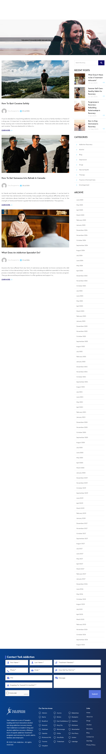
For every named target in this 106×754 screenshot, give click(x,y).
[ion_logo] (8, 5)
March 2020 (80, 468)
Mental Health (84, 170)
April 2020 (79, 463)
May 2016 (79, 594)
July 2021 (79, 392)
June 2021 (79, 397)
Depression (83, 160)
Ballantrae (75, 713)
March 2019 (80, 508)
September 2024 (82, 245)
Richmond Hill (46, 737)
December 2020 (81, 422)
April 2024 (79, 271)
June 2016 (79, 589)
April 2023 (79, 306)
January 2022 (80, 361)
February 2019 (81, 513)
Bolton (59, 717)
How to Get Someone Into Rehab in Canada (23, 178)
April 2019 (79, 503)
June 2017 (79, 554)
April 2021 (79, 407)
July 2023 (79, 291)
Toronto (44, 742)
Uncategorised (84, 185)
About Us (56, 5)
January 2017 (80, 579)
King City (60, 725)
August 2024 (80, 250)
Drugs (81, 165)
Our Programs (67, 5)
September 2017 (82, 538)
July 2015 (79, 609)
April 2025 (79, 210)
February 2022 (81, 356)
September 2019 (82, 493)
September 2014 (82, 639)
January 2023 (80, 321)
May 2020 (79, 458)
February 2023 (81, 316)
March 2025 (80, 215)
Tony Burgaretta (13, 111)
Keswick (44, 725)
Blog (80, 154)
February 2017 (81, 574)
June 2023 (79, 296)
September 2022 (82, 341)
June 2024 (79, 260)
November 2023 (81, 281)
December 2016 (81, 584)
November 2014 (81, 629)
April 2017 (79, 564)
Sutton (74, 737)
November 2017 (81, 528)
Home (48, 5)
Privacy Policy (90, 745)
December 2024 (81, 230)
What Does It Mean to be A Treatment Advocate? (95, 78)
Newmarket (75, 729)
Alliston (44, 713)
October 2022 (81, 336)
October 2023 (81, 286)
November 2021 (81, 372)
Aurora (59, 713)
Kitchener (75, 725)
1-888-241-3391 (93, 5)
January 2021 (80, 417)
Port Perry (75, 733)
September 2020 (82, 437)
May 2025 (79, 205)
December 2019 (81, 478)
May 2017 (79, 559)
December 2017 (81, 523)
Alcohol (81, 149)
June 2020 (79, 452)
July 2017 (79, 549)
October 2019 (81, 488)
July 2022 (79, 351)
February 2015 (81, 624)
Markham (45, 729)
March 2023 (80, 311)
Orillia (59, 733)
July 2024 (79, 255)
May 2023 (79, 301)
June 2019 (79, 498)
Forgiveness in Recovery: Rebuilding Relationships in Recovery (94, 107)
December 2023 (81, 276)
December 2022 (81, 326)
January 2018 (80, 518)
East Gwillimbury (62, 721)
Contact (77, 5)
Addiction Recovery (85, 144)
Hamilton (75, 721)
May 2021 (79, 402)
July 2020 (79, 447)
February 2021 (81, 412)
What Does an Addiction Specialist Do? (21, 252)
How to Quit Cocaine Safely (15, 103)
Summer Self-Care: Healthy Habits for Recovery (95, 91)
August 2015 (80, 604)
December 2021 (81, 367)
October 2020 (81, 432)
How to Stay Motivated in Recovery (93, 124)
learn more (6, 130)
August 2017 (80, 543)
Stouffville (60, 737)
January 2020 (80, 473)
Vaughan (45, 746)
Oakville (44, 733)
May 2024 (79, 265)
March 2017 (80, 569)
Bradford (45, 721)
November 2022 (81, 331)
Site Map (89, 741)
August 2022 (80, 346)
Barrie (44, 717)
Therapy (82, 175)
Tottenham (60, 742)
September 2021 (82, 382)
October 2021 (81, 377)
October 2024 (81, 240)
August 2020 (80, 442)
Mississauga (61, 729)
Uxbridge (75, 742)
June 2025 (79, 200)
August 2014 (80, 645)
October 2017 (81, 533)
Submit (95, 694)
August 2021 (80, 387)
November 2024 (81, 235)
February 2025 (81, 220)
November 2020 (81, 427)
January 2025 (80, 225)
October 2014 (81, 634)
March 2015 (80, 619)
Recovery (89, 729)
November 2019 (81, 483)
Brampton (75, 717)
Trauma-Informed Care (87, 180)
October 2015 (81, 599)
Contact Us (90, 737)
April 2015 (79, 614)
